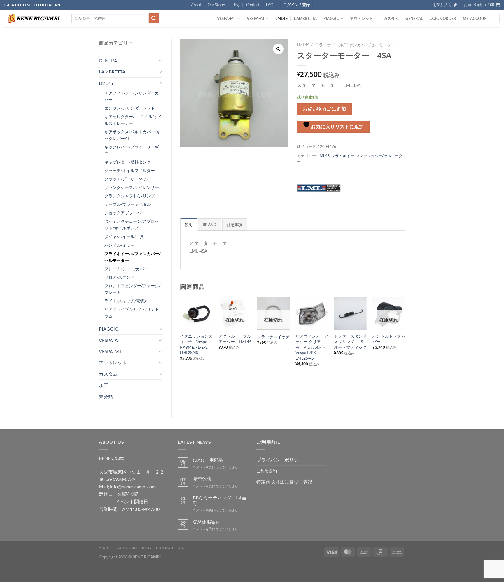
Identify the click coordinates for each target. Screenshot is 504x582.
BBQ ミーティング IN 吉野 (219, 500)
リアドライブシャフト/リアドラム (131, 312)
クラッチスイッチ (273, 336)
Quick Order (443, 18)
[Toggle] (160, 60)
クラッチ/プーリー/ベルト (128, 178)
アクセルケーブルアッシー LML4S (234, 339)
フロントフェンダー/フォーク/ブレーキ (132, 289)
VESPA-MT (226, 18)
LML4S (281, 18)
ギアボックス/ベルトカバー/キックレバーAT (132, 135)
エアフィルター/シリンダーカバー (131, 96)
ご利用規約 (266, 470)
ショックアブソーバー (124, 212)
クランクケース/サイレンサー (131, 187)
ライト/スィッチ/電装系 (126, 300)
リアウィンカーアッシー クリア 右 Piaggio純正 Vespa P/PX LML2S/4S (311, 347)
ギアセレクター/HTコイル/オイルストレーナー (133, 120)
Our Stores (217, 4)
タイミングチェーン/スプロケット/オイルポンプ (131, 224)
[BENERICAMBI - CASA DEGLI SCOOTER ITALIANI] (33, 18)
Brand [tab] (209, 224)
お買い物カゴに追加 (324, 108)
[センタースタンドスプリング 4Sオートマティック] (350, 313)
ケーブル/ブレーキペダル (127, 204)
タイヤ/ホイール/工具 (124, 236)
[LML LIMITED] (319, 187)
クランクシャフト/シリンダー (131, 195)
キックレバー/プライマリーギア (131, 150)
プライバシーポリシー (279, 459)
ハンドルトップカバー (388, 339)
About (196, 4)
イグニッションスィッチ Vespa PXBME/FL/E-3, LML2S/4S (196, 344)
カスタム (391, 18)
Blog (236, 4)
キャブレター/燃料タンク (127, 161)
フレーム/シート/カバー (126, 268)
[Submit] (154, 18)
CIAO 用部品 (208, 460)
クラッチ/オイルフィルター (129, 170)
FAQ (269, 4)
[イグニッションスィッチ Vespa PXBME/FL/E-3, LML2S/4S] (196, 313)
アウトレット (361, 18)
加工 (103, 385)
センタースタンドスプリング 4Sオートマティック (350, 341)
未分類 (106, 396)
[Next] (404, 341)
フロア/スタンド (119, 277)
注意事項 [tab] (234, 224)
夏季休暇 (202, 478)
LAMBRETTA (305, 18)
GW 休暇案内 (206, 522)
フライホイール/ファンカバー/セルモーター (132, 257)
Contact (253, 4)
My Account (476, 18)
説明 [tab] (189, 224)
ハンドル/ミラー (119, 245)
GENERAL (414, 18)
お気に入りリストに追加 (337, 126)
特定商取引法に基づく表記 (284, 481)
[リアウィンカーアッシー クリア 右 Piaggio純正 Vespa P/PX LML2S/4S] (311, 313)
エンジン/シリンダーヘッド (129, 108)
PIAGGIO (331, 18)
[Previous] (180, 341)
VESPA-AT (256, 18)
